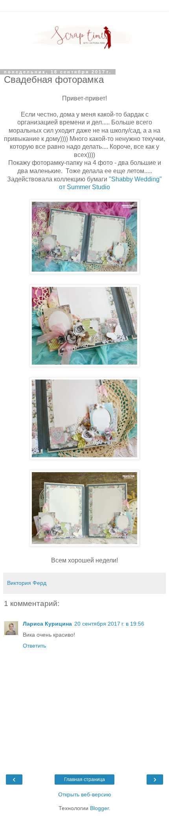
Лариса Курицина (47, 624)
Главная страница (84, 779)
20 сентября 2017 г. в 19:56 (109, 624)
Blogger (99, 808)
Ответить (34, 646)
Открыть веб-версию (84, 794)
